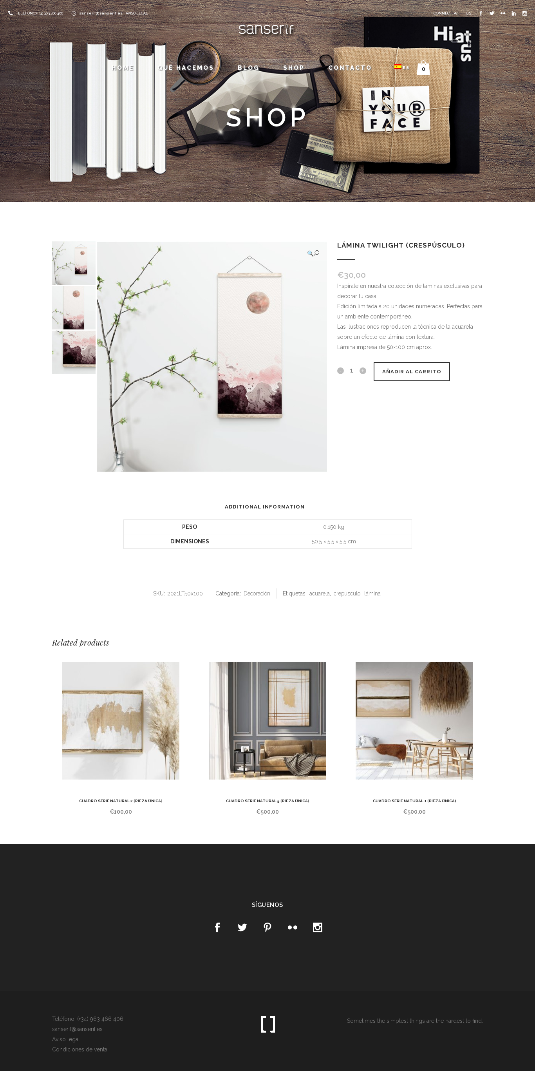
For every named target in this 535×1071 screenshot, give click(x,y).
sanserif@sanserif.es (101, 13)
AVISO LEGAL (137, 13)
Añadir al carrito (411, 371)
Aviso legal (66, 1039)
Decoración (257, 593)
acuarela (319, 593)
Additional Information (265, 507)
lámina (372, 593)
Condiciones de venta (79, 1049)
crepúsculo (347, 593)
